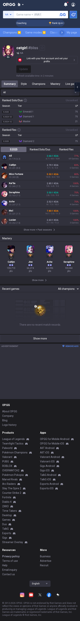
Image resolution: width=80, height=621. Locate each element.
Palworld (7, 448)
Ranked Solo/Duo (40, 149)
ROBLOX (7, 465)
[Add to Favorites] (42, 47)
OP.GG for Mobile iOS (52, 443)
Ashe (12, 201)
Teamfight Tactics (12, 443)
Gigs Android (47, 465)
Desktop (7, 515)
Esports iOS (47, 488)
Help (4, 565)
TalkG (5, 528)
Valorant (7, 456)
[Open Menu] (73, 4)
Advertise (45, 560)
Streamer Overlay (12, 542)
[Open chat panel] (77, 87)
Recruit (44, 565)
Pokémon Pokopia (13, 474)
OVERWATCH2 (10, 470)
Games (6, 519)
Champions (11, 32)
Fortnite (6, 497)
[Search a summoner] (62, 14)
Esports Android (49, 483)
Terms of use (10, 560)
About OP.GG (9, 411)
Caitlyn (12, 165)
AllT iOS (44, 452)
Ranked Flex (66, 149)
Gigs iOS (45, 470)
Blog (4, 420)
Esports (6, 533)
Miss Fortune (16, 174)
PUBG (5, 461)
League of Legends (13, 439)
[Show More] (20, 4)
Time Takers (9, 510)
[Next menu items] (62, 32)
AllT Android (47, 448)
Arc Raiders (9, 483)
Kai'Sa (12, 183)
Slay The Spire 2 (11, 488)
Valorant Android (50, 456)
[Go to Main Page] (9, 4)
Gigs (4, 537)
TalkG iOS (45, 479)
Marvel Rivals (10, 479)
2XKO (5, 506)
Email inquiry (9, 569)
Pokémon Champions (15, 452)
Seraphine (14, 192)
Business (45, 556)
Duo (4, 524)
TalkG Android (48, 474)
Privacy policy (11, 556)
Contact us (8, 574)
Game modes (35, 32)
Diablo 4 (7, 501)
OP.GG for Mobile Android (54, 439)
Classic (56, 32)
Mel (11, 210)
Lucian (12, 220)
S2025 (13, 149)
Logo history (9, 424)
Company (8, 415)
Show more (40, 338)
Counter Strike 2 (11, 492)
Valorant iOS (47, 461)
